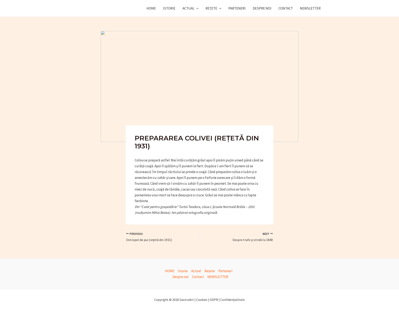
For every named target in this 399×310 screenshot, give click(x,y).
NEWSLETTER (310, 8)
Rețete (211, 8)
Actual (188, 8)
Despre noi (262, 8)
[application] (196, 8)
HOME (151, 8)
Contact (285, 8)
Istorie (169, 8)
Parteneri (237, 8)
